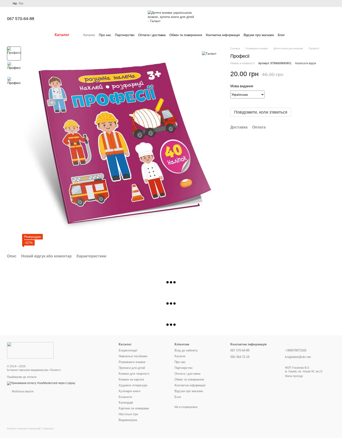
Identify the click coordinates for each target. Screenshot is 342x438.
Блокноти (125, 397)
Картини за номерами (134, 408)
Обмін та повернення (185, 35)
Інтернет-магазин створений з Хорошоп (30, 428)
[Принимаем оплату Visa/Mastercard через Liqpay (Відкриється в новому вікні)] (41, 383)
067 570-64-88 (20, 19)
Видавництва (128, 420)
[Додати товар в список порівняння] (323, 74)
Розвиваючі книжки (132, 362)
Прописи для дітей (132, 368)
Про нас (105, 35)
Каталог (89, 35)
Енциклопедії (128, 350)
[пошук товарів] (293, 35)
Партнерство (124, 35)
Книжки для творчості (134, 373)
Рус (21, 3)
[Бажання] (307, 18)
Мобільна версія (22, 391)
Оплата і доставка (152, 35)
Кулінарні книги (129, 391)
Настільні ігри (128, 414)
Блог (281, 35)
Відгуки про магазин (259, 35)
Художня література (133, 385)
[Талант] (209, 53)
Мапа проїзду (294, 376)
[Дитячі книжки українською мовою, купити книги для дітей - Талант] (30, 350)
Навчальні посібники (133, 356)
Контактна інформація (223, 35)
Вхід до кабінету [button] (186, 350)
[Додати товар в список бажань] (332, 74)
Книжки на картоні (131, 379)
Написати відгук (305, 63)
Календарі (126, 402)
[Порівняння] (295, 18)
